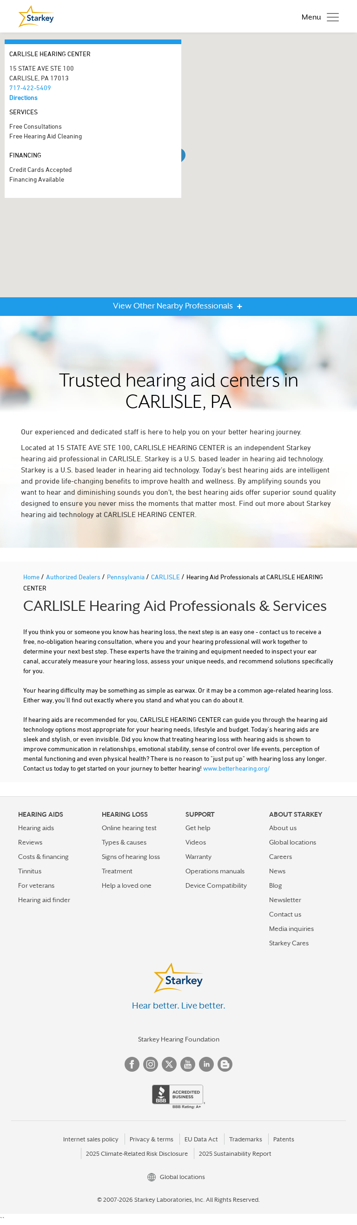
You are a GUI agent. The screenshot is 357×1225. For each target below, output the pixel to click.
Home (32, 577)
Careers (280, 856)
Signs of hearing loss (131, 856)
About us (283, 828)
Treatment (117, 871)
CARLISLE (166, 577)
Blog (275, 885)
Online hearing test (129, 828)
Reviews (30, 842)
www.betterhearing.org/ (236, 768)
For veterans (36, 885)
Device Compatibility (216, 885)
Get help (198, 828)
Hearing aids (36, 828)
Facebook (132, 1064)
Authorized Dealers (74, 577)
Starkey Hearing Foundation (178, 1039)
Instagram (150, 1064)
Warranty (198, 856)
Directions (23, 97)
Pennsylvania (126, 577)
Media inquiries (291, 928)
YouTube (187, 1064)
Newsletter (285, 900)
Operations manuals (215, 871)
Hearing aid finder (44, 900)
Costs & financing (43, 856)
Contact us (285, 914)
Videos (195, 842)
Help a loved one (127, 885)
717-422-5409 (30, 88)
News (277, 871)
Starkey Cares (289, 943)
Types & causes (124, 842)
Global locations (292, 842)
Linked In (206, 1064)
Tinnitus (29, 871)
